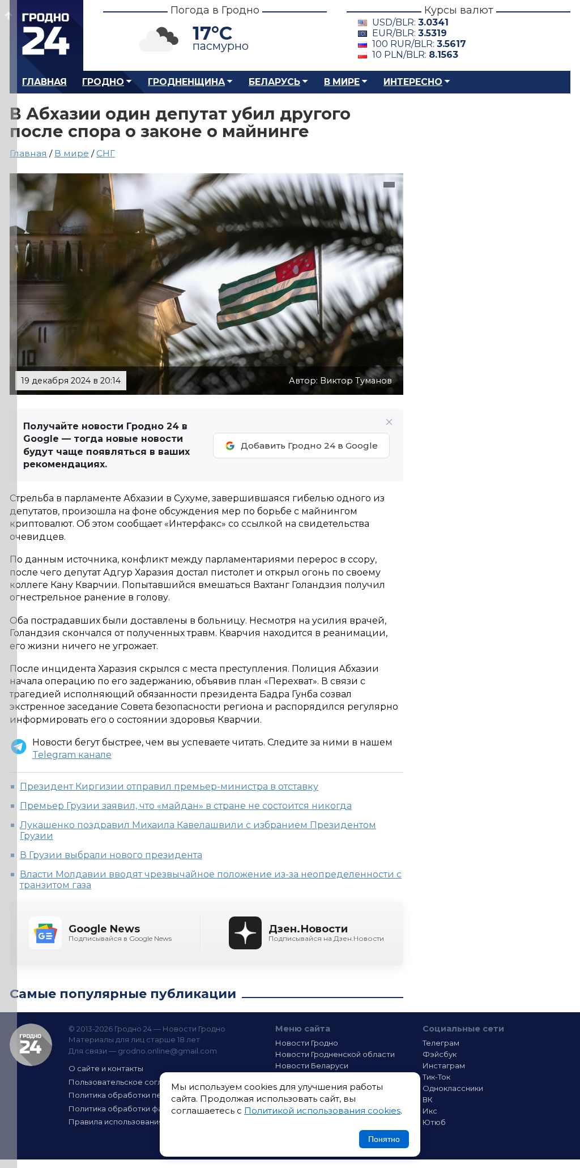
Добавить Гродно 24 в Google (309, 445)
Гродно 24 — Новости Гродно (31, 1045)
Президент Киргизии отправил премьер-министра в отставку (169, 786)
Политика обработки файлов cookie (139, 1108)
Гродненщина (186, 81)
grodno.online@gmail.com (167, 1050)
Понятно (384, 1139)
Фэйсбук (440, 1054)
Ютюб (434, 1122)
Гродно (103, 81)
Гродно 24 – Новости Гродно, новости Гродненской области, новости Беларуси (46, 35)
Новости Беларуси (311, 1065)
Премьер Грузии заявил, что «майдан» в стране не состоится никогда (186, 805)
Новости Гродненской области (335, 1054)
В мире (342, 81)
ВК (428, 1099)
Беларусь (274, 81)
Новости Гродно (306, 1042)
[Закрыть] (389, 422)
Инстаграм (444, 1065)
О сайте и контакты (106, 1068)
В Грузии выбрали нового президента (111, 855)
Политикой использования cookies (322, 1110)
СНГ (105, 153)
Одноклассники (453, 1088)
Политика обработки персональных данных (153, 1094)
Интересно (412, 81)
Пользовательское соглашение (130, 1081)
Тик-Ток (436, 1076)
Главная (44, 81)
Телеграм (441, 1042)
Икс (430, 1110)
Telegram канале (72, 754)
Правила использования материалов (140, 1121)
